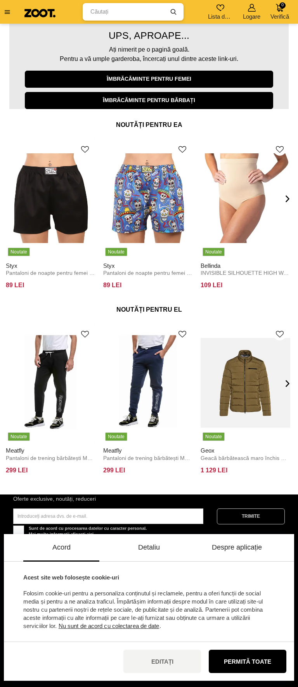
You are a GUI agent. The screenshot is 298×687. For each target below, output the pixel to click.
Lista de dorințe (221, 16)
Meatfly (15, 450)
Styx (11, 265)
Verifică (279, 11)
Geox (208, 450)
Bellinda (210, 265)
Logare (251, 16)
